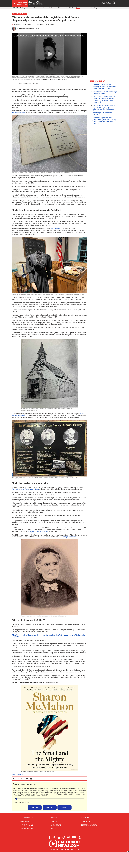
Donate (101, 8)
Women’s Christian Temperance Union (25, 489)
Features (51, 8)
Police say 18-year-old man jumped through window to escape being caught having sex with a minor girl (105, 120)
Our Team (85, 818)
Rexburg (22, 8)
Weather (71, 8)
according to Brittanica (68, 537)
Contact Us (54, 821)
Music (90, 8)
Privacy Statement (26, 829)
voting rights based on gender (38, 531)
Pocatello (29, 8)
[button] (49, 54)
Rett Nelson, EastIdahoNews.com (28, 29)
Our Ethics (85, 821)
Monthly (49, 807)
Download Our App (26, 818)
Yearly (64, 807)
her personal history (19, 112)
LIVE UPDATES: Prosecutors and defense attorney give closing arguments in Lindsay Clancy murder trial (104, 99)
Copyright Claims (26, 825)
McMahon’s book (26, 771)
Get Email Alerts (90, 825)
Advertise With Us (57, 825)
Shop (95, 8)
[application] (49, 54)
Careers (53, 829)
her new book (72, 77)
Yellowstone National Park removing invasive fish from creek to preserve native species (104, 86)
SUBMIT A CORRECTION (17, 774)
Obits (59, 8)
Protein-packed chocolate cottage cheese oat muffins (105, 92)
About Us (53, 818)
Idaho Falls (16, 8)
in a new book (55, 229)
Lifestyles (84, 8)
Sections (43, 8)
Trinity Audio (28, 83)
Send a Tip (107, 2)
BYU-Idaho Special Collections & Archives (55, 79)
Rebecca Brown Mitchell (19, 13)
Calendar (65, 8)
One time (34, 807)
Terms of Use (24, 821)
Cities (35, 8)
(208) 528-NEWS (106, 3)
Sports (78, 8)
